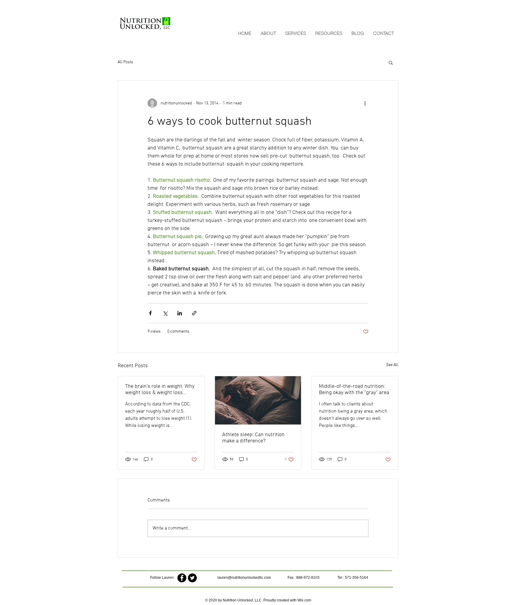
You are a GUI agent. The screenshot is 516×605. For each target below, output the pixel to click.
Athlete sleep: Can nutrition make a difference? (253, 438)
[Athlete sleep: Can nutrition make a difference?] (258, 400)
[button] (391, 62)
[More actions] (364, 103)
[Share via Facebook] (150, 313)
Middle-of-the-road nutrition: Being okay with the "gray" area (354, 389)
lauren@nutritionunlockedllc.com (244, 577)
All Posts (125, 62)
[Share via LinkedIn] (179, 313)
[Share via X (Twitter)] (165, 313)
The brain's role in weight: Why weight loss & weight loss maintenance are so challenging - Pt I (159, 389)
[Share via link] (194, 313)
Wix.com (304, 600)
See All (392, 365)
